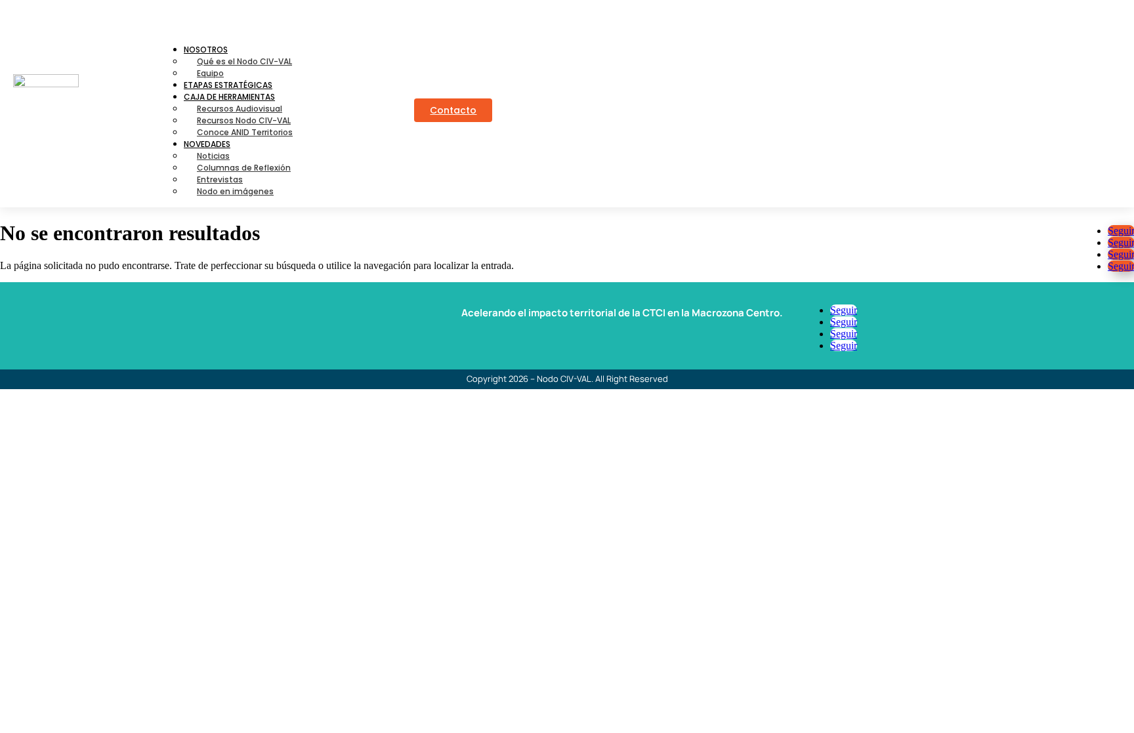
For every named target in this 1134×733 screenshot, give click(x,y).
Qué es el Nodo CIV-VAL (244, 61)
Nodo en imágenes (235, 191)
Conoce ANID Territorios (245, 132)
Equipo (210, 73)
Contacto (453, 110)
